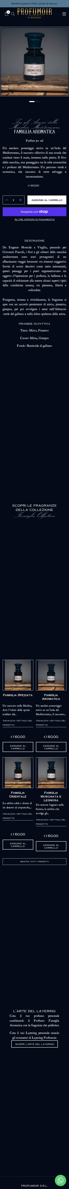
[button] (7, 14)
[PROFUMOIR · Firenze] (34, 13)
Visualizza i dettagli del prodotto (17, 722)
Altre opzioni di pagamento (35, 219)
